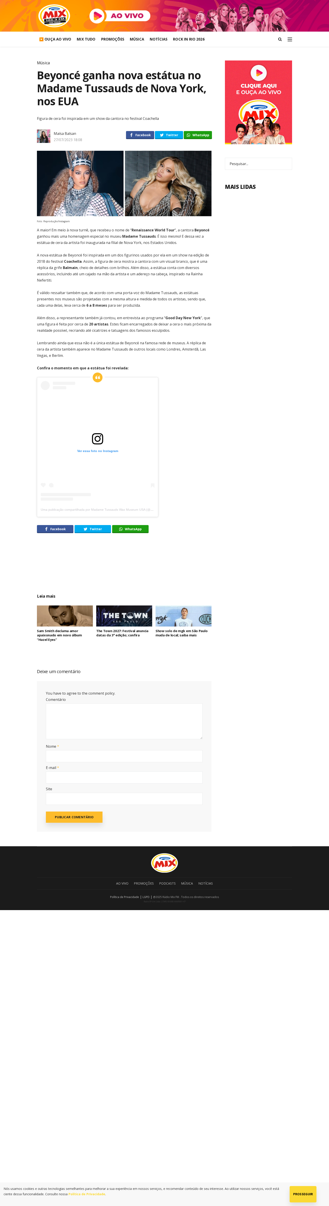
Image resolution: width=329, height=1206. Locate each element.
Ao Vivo (122, 883)
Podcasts (167, 883)
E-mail (52, 767)
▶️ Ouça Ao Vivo (55, 39)
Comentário (56, 699)
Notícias (158, 39)
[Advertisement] (124, 568)
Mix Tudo (86, 39)
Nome (52, 746)
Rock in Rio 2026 (189, 39)
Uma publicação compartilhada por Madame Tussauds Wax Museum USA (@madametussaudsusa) (111, 509)
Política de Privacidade (124, 897)
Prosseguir (303, 1194)
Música (137, 39)
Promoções (112, 39)
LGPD (146, 897)
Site (49, 788)
